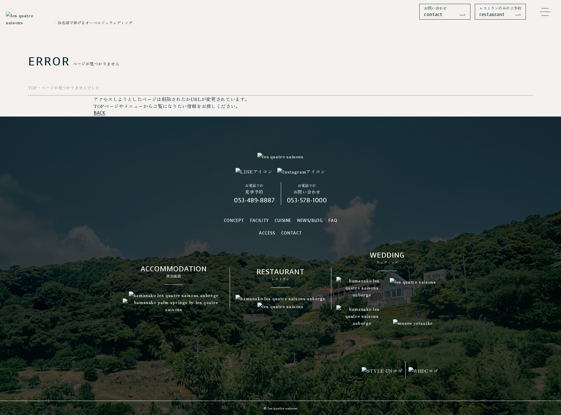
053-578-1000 (307, 200)
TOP (32, 88)
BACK (99, 113)
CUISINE (283, 220)
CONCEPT (234, 220)
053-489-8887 (254, 200)
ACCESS (267, 233)
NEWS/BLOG (310, 220)
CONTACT (291, 233)
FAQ (332, 220)
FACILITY (259, 220)
